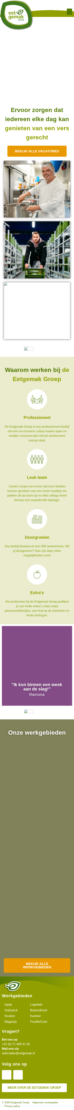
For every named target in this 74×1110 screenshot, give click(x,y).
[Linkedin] (6, 1075)
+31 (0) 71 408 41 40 (16, 1044)
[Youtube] (18, 1075)
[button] (69, 12)
